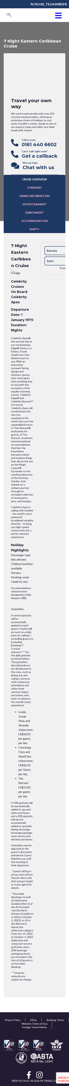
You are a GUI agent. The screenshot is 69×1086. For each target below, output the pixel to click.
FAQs (33, 1019)
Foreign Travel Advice (34, 1027)
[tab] (34, 179)
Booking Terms (55, 1019)
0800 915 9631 (21, 1080)
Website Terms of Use (34, 1023)
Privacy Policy (12, 1019)
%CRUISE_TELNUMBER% (48, 4)
